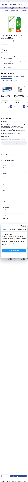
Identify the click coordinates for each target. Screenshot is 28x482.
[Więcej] (25, 67)
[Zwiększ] (7, 476)
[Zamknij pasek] (26, 7)
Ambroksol (5, 209)
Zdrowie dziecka (14, 10)
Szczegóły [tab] (12, 229)
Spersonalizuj (13, 255)
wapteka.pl (10, 41)
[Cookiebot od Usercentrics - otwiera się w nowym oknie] (20, 226)
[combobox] (18, 4)
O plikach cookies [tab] (22, 229)
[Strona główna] (1, 10)
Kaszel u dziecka (23, 10)
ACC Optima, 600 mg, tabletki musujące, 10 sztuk (5, 96)
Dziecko (6, 10)
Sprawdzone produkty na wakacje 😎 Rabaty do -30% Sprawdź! (13, 8)
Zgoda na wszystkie (14, 250)
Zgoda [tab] (4, 229)
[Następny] (25, 111)
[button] (13, 41)
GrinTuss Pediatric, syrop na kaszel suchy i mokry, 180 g (19, 96)
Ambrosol (5, 167)
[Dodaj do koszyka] (11, 106)
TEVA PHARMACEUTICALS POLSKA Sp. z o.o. (14, 148)
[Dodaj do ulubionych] (25, 15)
